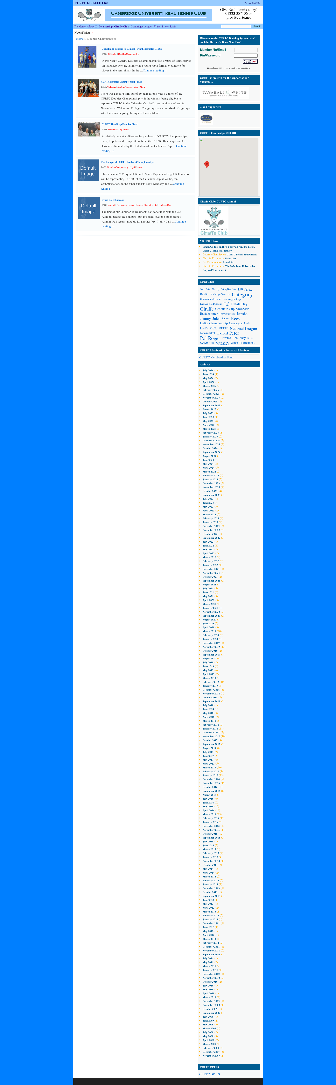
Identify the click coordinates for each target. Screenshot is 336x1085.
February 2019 (211, 682)
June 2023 (208, 502)
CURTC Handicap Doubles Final (119, 124)
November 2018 (211, 693)
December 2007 (211, 1051)
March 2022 (209, 557)
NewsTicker (82, 32)
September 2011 (211, 954)
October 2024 (210, 448)
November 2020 (211, 611)
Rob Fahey (239, 338)
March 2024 (209, 471)
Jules (216, 318)
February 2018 (211, 724)
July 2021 (208, 588)
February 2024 (211, 475)
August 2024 (209, 456)
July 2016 (208, 798)
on (212, 246)
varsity (222, 342)
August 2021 (209, 584)
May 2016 (208, 806)
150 (240, 289)
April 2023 (208, 510)
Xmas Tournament (243, 343)
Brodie (204, 294)
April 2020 (208, 627)
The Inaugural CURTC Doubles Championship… (128, 162)
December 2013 (211, 888)
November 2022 (211, 530)
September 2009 (211, 1013)
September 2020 (211, 615)
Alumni (111, 204)
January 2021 (210, 608)
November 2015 (211, 830)
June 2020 (208, 623)
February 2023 (211, 518)
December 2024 (211, 440)
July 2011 (208, 958)
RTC (250, 338)
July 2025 (208, 413)
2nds (202, 289)
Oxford (222, 333)
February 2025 (211, 432)
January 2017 (210, 775)
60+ (228, 289)
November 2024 (211, 444)
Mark (142, 86)
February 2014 (211, 880)
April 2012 (208, 935)
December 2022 (211, 526)
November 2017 (211, 736)
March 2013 (209, 911)
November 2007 (211, 1055)
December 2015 (211, 826)
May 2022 (208, 549)
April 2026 (208, 382)
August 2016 (209, 794)
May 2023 (208, 506)
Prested (226, 338)
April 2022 (208, 553)
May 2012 (208, 931)
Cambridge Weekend (220, 294)
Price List (230, 258)
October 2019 (210, 650)
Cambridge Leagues (141, 26)
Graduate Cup (164, 204)
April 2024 (208, 467)
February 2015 (211, 853)
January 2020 (210, 639)
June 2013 (208, 900)
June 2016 (208, 802)
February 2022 (211, 561)
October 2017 (210, 740)
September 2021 (211, 580)
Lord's (204, 328)
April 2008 (208, 1040)
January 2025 (210, 436)
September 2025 (211, 405)
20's (208, 289)
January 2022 (210, 565)
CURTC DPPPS (209, 1074)
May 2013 (208, 903)
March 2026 (209, 386)
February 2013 (211, 915)
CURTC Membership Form (216, 357)
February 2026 (211, 390)
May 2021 (208, 596)
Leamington (235, 323)
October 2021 (210, 576)
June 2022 (208, 545)
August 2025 (209, 409)
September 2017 (211, 744)
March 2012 (209, 939)
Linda (247, 323)
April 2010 (208, 993)
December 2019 (211, 643)
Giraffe (207, 308)
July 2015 (208, 841)
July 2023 (208, 499)
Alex (248, 289)
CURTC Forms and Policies (242, 254)
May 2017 (208, 759)
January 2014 (210, 884)
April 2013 (208, 907)
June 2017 (208, 756)
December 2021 (211, 569)
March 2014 (209, 876)
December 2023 (211, 483)
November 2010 (211, 977)
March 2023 (209, 514)
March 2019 (209, 678)
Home (80, 38)
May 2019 (208, 670)
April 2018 (208, 717)
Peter (234, 333)
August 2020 (209, 619)
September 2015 (211, 837)
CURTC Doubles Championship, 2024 (121, 81)
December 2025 (211, 393)
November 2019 (211, 647)
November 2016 (211, 783)
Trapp (211, 342)
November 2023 (211, 487)
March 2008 (209, 1044)
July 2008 (208, 1032)
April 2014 (208, 872)
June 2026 (208, 374)
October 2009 (210, 1009)
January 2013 (210, 919)
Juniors (225, 318)
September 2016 (211, 791)
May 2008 (208, 1036)
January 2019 (210, 685)
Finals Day (239, 303)
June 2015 (208, 845)
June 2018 (208, 709)
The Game (80, 26)
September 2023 (211, 495)
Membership (106, 26)
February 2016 (211, 818)
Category (242, 294)
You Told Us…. (209, 241)
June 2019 (208, 666)
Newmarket (207, 333)
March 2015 (209, 849)
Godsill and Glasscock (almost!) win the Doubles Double (132, 48)
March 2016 (209, 814)
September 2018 (211, 701)
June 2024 (208, 460)
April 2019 (208, 674)
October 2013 (210, 892)
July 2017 (208, 752)
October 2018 (210, 697)
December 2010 (211, 974)
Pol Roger (210, 337)
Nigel (132, 167)
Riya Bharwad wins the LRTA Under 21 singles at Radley (229, 248)
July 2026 (208, 370)
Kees (235, 318)
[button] (206, 164)
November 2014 (211, 861)
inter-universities (223, 313)
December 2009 (211, 1001)
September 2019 (211, 654)
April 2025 (208, 425)
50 (222, 289)
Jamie (242, 313)
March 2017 (209, 767)
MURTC (223, 328)
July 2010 (208, 985)
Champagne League (125, 204)
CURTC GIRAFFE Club (91, 3)
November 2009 (211, 1005)
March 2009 (209, 1028)
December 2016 (211, 779)
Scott (204, 342)
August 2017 (209, 748)
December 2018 (211, 689)
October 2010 (210, 981)
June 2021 (208, 592)
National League (243, 328)
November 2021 (211, 573)
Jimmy (205, 318)
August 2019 (209, 658)
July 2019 (208, 662)
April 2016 (208, 810)
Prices (165, 26)
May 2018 (208, 713)
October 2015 (210, 833)
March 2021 (209, 604)
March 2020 (209, 631)
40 (218, 289)
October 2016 (210, 787)
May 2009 (208, 1024)
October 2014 (210, 865)
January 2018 (210, 728)
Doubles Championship (128, 53)
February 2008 (211, 1048)
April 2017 (208, 763)
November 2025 (211, 397)
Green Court (242, 308)
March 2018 (209, 720)
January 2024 (210, 479)
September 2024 (211, 452)
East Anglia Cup (232, 299)
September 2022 (211, 537)
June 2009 (208, 1020)
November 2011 (211, 950)
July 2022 (208, 541)
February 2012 (211, 942)
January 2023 (210, 522)
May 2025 (208, 421)
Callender (112, 53)
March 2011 (209, 966)
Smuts (139, 167)
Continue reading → (155, 70)
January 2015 (210, 857)
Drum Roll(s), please (113, 200)
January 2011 (210, 970)
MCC (213, 328)
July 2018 (208, 705)
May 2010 (208, 989)
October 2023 (210, 491)
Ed (226, 303)
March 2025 (209, 428)
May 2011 (208, 962)
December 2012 (211, 923)
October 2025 (210, 401)
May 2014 (208, 868)
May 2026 (208, 378)
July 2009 (208, 1016)
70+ (234, 289)
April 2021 (208, 600)
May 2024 (208, 464)
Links (173, 26)
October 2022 (210, 534)
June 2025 (208, 417)
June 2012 (208, 927)
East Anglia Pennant (211, 303)
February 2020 (211, 635)
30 (213, 289)
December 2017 (211, 732)
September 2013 (211, 896)
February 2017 (211, 771)
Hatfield (205, 313)
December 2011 (211, 946)
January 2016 (210, 822)
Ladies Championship (214, 323)
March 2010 (209, 997)
